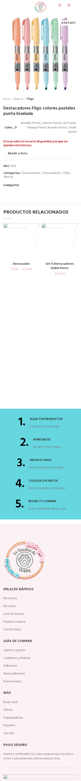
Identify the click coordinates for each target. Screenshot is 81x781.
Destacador (21, 263)
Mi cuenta (10, 598)
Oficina (8, 710)
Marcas (18, 99)
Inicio (6, 99)
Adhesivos (10, 666)
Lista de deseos (13, 614)
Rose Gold (10, 702)
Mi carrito (9, 606)
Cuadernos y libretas (16, 658)
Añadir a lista (17, 153)
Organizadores (13, 718)
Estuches (9, 725)
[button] (69, 242)
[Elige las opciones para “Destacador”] (31, 242)
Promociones (12, 681)
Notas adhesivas (14, 674)
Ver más (8, 733)
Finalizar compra (14, 622)
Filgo (30, 99)
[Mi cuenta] (76, 6)
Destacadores (31, 173)
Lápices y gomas (14, 650)
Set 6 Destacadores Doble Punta (60, 266)
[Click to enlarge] (11, 83)
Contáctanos (12, 629)
